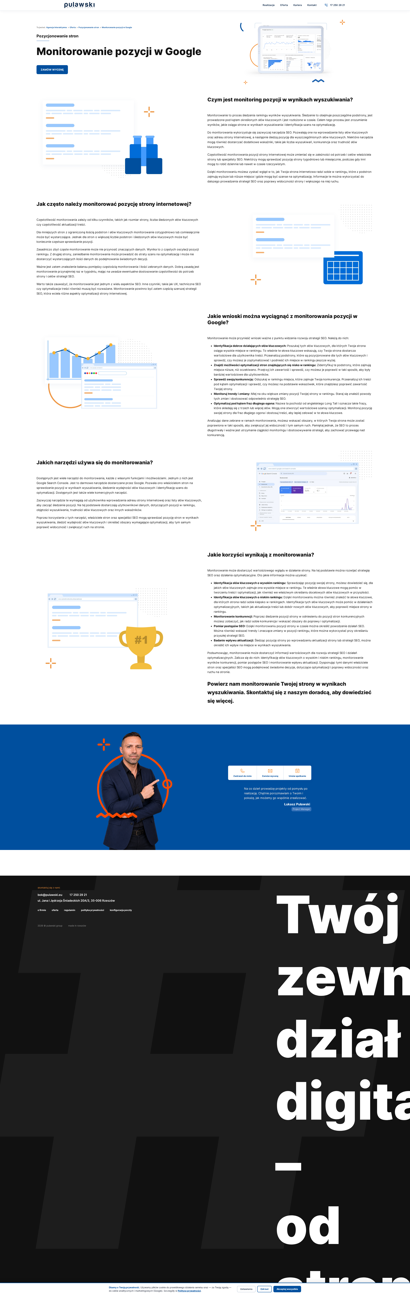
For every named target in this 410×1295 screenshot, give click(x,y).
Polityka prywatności (92, 910)
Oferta (284, 5)
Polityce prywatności (189, 1290)
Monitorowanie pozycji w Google (117, 27)
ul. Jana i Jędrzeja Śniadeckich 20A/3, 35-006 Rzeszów (76, 900)
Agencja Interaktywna (56, 27)
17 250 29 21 (78, 894)
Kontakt (312, 5)
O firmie (42, 910)
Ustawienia (246, 1289)
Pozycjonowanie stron (88, 27)
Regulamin (69, 910)
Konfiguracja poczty (121, 910)
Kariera (297, 5)
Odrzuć (264, 1289)
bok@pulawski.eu (50, 894)
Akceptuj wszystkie (287, 1289)
